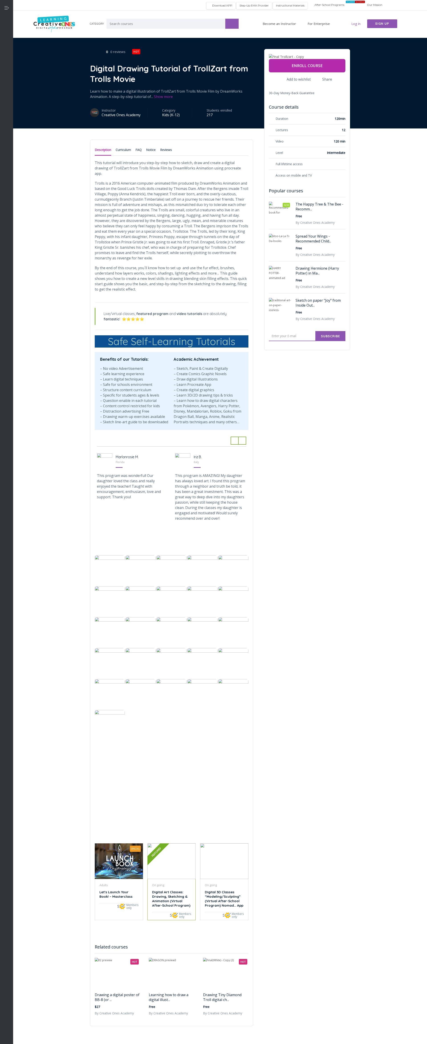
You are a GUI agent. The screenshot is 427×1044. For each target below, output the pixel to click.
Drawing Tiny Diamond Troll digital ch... (222, 997)
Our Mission (374, 4)
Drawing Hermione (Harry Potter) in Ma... (317, 271)
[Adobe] (6, 53)
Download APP (221, 5)
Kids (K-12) (171, 114)
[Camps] (6, 86)
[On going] (6, 130)
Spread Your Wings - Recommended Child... (313, 239)
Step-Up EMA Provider (254, 5)
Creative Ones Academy (121, 114)
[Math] (6, 119)
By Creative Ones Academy (114, 1013)
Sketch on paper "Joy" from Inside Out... (318, 303)
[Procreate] (6, 141)
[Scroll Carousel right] (242, 441)
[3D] (6, 43)
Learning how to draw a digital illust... (168, 997)
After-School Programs (329, 4)
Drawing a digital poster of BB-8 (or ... (117, 997)
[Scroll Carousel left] (234, 441)
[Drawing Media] (6, 97)
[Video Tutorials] (6, 152)
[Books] (6, 75)
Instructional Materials (290, 5)
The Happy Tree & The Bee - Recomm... (319, 207)
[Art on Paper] (6, 64)
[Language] (6, 108)
